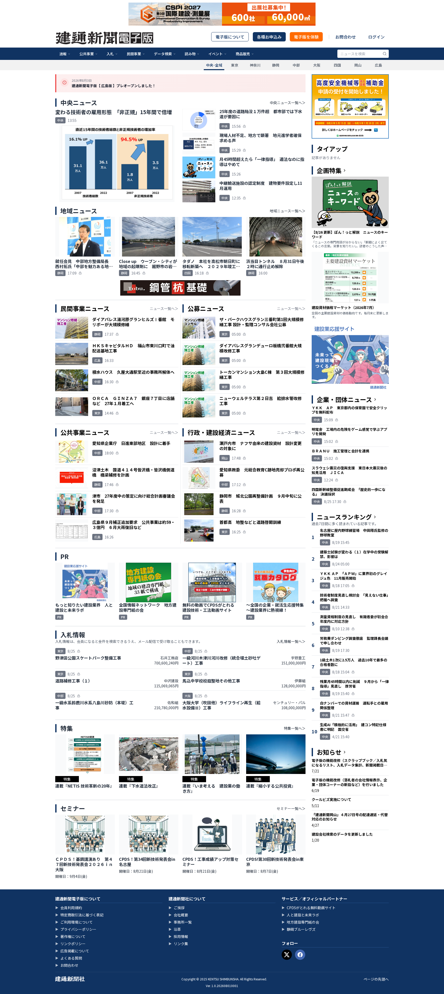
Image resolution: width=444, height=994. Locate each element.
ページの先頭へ (376, 979)
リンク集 (178, 943)
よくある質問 (68, 958)
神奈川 (255, 65)
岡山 (358, 65)
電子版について (230, 37)
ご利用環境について (74, 922)
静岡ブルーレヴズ (299, 929)
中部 (296, 65)
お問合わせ (345, 37)
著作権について (70, 936)
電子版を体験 (306, 37)
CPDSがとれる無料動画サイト (309, 907)
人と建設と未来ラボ (300, 914)
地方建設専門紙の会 (300, 922)
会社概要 (178, 914)
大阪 (316, 65)
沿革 (175, 929)
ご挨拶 (176, 907)
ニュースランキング (344, 517)
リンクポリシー (70, 943)
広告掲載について (72, 950)
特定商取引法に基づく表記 (79, 914)
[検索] (385, 54)
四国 (337, 65)
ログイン (376, 37)
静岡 (275, 65)
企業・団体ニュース (344, 399)
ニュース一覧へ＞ (164, 308)
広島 (378, 65)
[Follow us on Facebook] (300, 955)
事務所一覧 (180, 922)
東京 (234, 65)
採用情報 (178, 936)
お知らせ (329, 752)
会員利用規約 (68, 907)
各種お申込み (269, 37)
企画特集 (329, 170)
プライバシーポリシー (75, 929)
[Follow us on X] (287, 955)
